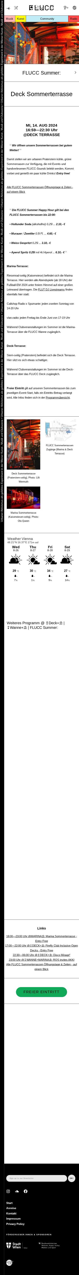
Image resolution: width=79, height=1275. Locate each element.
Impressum (13, 1218)
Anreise (11, 1208)
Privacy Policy (15, 1223)
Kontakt (11, 1213)
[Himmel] (8, 8)
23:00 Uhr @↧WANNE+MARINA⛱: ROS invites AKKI (41, 959)
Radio (73, 18)
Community (47, 18)
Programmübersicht (58, 397)
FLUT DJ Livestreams (51, 289)
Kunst (20, 18)
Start (9, 1202)
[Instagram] (8, 1191)
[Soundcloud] (17, 1191)
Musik (9, 18)
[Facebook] (26, 1191)
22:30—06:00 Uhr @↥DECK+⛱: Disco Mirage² (41, 955)
